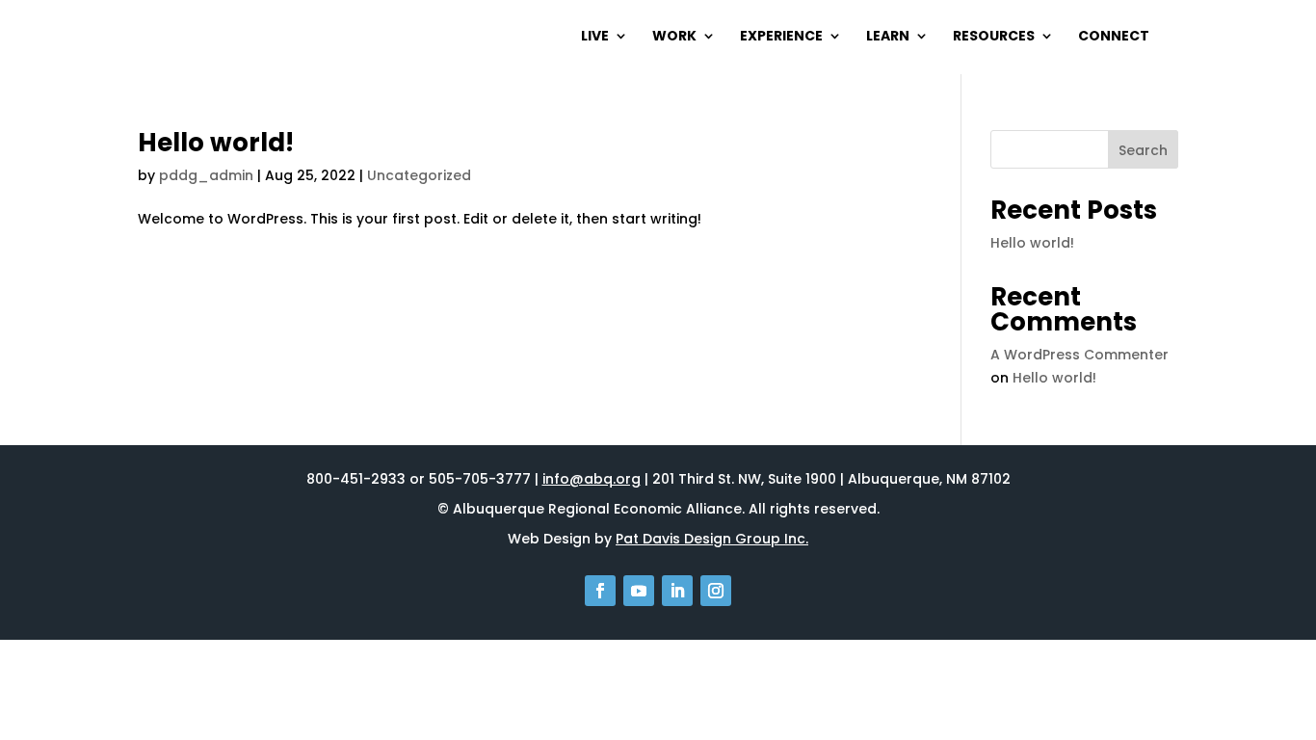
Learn (887, 37)
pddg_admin (206, 175)
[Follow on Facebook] (600, 590)
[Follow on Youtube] (638, 590)
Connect (1113, 37)
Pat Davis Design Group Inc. (712, 538)
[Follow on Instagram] (715, 590)
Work (674, 37)
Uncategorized (419, 175)
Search (1143, 150)
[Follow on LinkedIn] (677, 590)
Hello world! (216, 142)
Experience (781, 37)
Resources (994, 37)
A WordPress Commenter (1079, 354)
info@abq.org (591, 479)
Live (595, 37)
